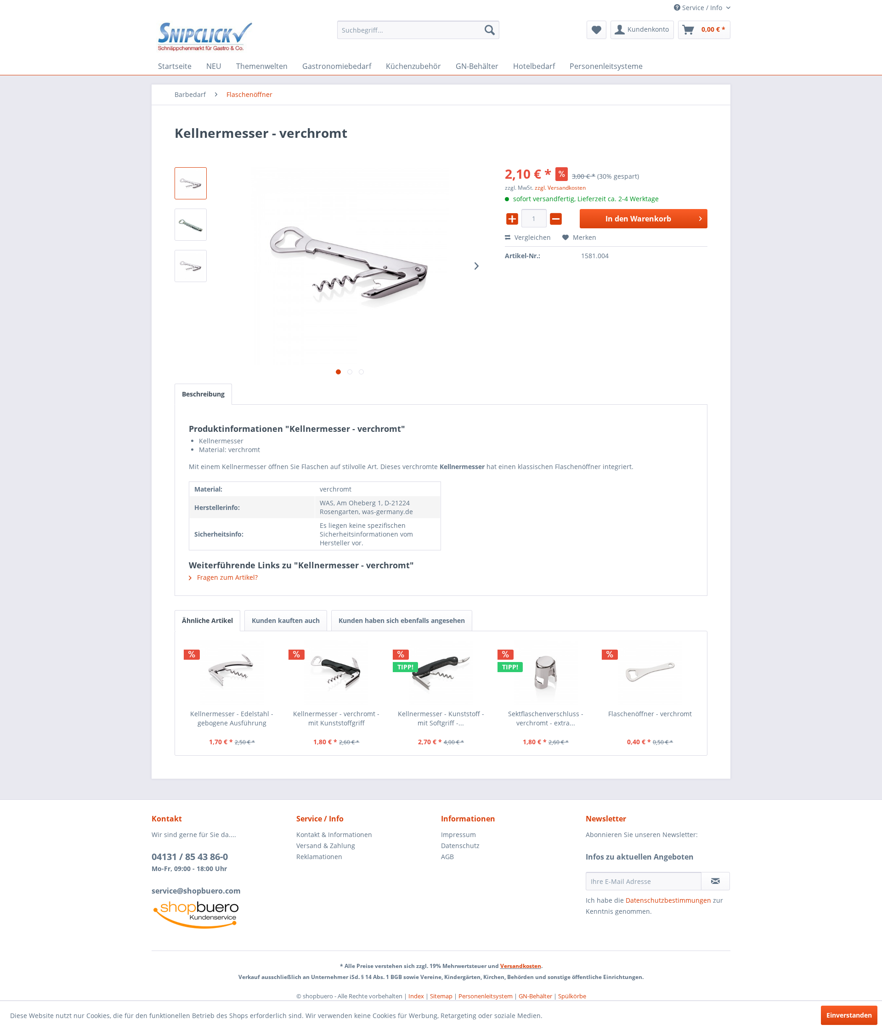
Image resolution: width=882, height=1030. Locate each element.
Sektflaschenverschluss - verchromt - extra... (545, 718)
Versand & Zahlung (325, 845)
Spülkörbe (572, 996)
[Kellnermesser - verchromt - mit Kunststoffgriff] (336, 672)
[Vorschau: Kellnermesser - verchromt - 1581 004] (191, 266)
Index (416, 996)
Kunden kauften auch (286, 620)
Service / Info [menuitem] (702, 7)
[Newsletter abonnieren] (715, 881)
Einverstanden (849, 1015)
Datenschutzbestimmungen (668, 900)
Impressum (458, 834)
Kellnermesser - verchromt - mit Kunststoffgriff (336, 718)
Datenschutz (460, 845)
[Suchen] (489, 30)
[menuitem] (418, 30)
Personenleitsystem (485, 996)
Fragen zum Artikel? (226, 577)
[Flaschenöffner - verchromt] (650, 672)
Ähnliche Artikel (207, 620)
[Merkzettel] (596, 30)
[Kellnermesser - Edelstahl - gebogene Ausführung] (232, 672)
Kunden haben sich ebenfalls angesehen (402, 620)
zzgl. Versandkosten (560, 188)
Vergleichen (532, 237)
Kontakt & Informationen (334, 834)
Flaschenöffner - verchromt (650, 713)
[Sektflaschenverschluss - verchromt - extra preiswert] (546, 672)
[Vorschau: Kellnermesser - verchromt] (191, 183)
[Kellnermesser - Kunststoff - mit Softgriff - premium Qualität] (441, 672)
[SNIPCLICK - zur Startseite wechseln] (205, 37)
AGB (447, 856)
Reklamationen (319, 856)
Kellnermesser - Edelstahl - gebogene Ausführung (231, 718)
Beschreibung (203, 394)
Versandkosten (520, 966)
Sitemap (441, 996)
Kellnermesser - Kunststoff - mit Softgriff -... (441, 718)
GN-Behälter (535, 996)
